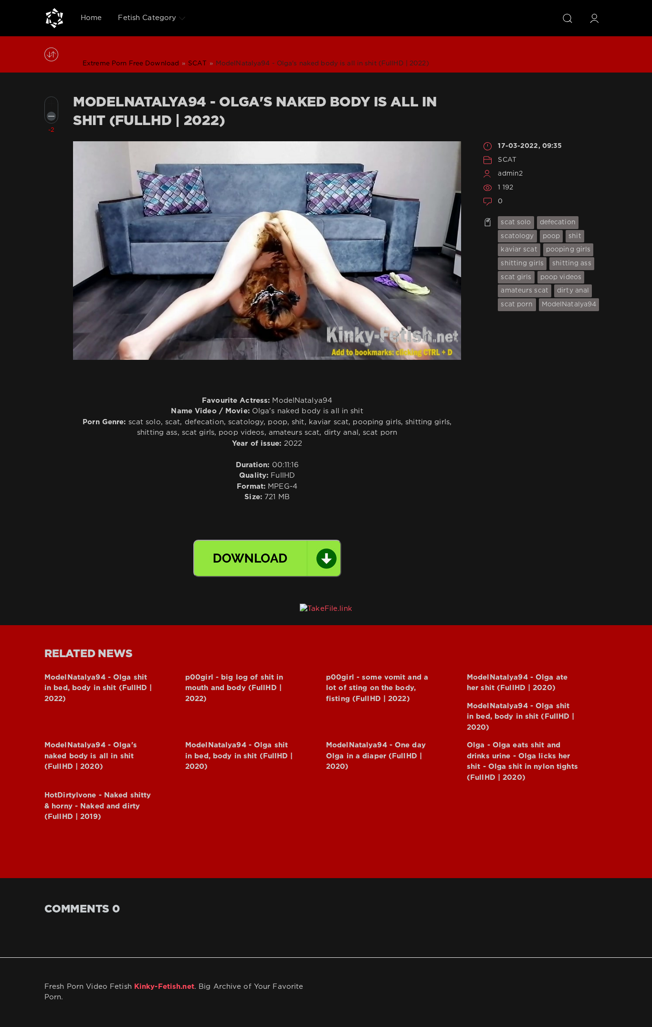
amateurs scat (524, 290)
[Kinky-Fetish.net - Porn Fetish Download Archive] (54, 18)
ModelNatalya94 (569, 304)
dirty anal (573, 290)
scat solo (516, 222)
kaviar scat (519, 249)
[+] (51, 103)
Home (91, 18)
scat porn (517, 304)
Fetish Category (147, 18)
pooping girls (568, 249)
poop (551, 236)
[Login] (594, 18)
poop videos (560, 277)
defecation (558, 222)
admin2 (510, 174)
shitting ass (571, 263)
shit (574, 236)
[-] (51, 116)
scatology (517, 236)
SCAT (507, 160)
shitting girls (522, 263)
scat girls (516, 277)
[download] (267, 558)
